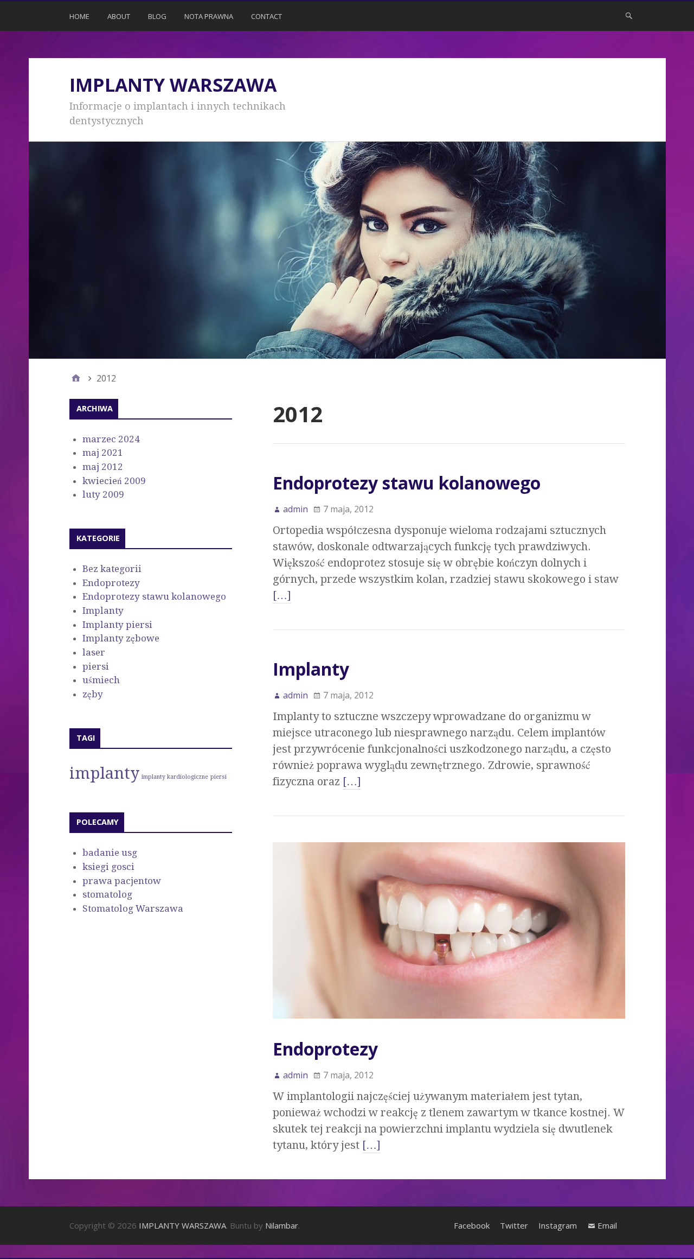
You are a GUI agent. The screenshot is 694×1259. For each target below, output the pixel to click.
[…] (282, 595)
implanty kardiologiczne (175, 776)
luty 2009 (103, 494)
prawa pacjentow (121, 880)
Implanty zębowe (120, 638)
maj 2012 (102, 466)
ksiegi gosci (108, 866)
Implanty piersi (117, 624)
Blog (157, 16)
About (118, 16)
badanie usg (109, 852)
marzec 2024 (111, 439)
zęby (92, 694)
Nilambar (281, 1225)
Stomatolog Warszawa (132, 908)
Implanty (311, 669)
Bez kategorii (112, 568)
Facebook (472, 1225)
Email (607, 1225)
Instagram (557, 1225)
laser (93, 652)
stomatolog (107, 894)
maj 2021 (102, 452)
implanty (104, 773)
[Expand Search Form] (629, 15)
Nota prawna (208, 16)
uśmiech (101, 680)
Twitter (514, 1225)
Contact (266, 16)
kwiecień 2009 (114, 480)
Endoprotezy (325, 1048)
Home (79, 16)
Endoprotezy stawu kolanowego (407, 482)
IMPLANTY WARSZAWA (173, 84)
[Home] (75, 378)
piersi (95, 666)
